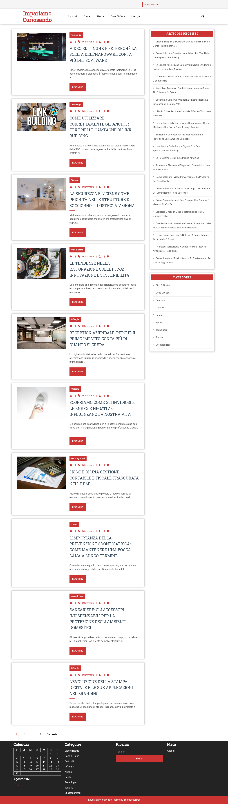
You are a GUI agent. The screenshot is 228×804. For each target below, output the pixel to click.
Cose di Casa (118, 16)
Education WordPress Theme (104, 799)
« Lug (16, 784)
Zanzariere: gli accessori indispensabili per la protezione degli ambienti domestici (178, 136)
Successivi (52, 734)
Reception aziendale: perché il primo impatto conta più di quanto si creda (102, 338)
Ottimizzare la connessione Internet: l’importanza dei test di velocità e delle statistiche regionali (182, 225)
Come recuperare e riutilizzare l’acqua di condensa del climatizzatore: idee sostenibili (181, 190)
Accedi (170, 750)
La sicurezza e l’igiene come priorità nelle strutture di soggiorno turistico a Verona (102, 199)
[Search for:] (139, 751)
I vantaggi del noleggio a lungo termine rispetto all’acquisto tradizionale (179, 248)
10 (39, 734)
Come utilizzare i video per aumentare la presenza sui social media (181, 179)
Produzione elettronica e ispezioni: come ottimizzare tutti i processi (181, 167)
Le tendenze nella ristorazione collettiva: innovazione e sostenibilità (99, 269)
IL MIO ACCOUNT (151, 4)
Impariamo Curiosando (37, 16)
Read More (76, 85)
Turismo (74, 180)
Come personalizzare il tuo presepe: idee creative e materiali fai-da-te (181, 202)
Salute (87, 16)
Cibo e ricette (77, 250)
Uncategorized (78, 458)
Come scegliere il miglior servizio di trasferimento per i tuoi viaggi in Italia (182, 260)
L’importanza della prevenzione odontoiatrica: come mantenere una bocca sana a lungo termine (181, 125)
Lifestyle (136, 16)
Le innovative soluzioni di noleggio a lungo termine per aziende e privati (181, 237)
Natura (100, 16)
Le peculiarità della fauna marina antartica (177, 158)
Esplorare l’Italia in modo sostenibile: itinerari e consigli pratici (178, 213)
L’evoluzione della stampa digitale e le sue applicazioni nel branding (101, 687)
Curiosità (72, 16)
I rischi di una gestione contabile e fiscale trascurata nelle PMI (104, 477)
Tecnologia (76, 35)
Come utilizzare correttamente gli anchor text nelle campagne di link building (181, 55)
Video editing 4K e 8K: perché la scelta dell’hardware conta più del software (103, 54)
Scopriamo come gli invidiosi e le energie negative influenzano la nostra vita (102, 408)
